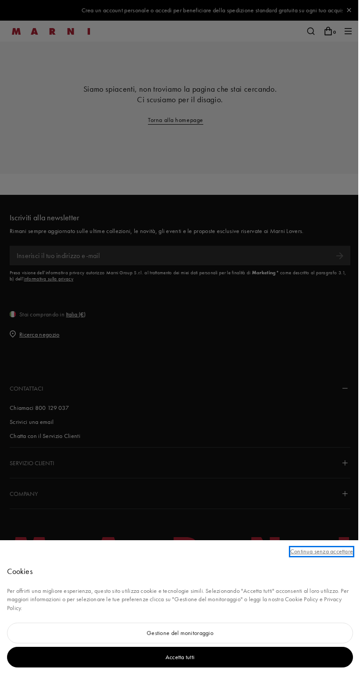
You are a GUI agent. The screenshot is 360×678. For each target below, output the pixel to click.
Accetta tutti (180, 657)
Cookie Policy (301, 599)
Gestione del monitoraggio (180, 633)
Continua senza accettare (321, 551)
